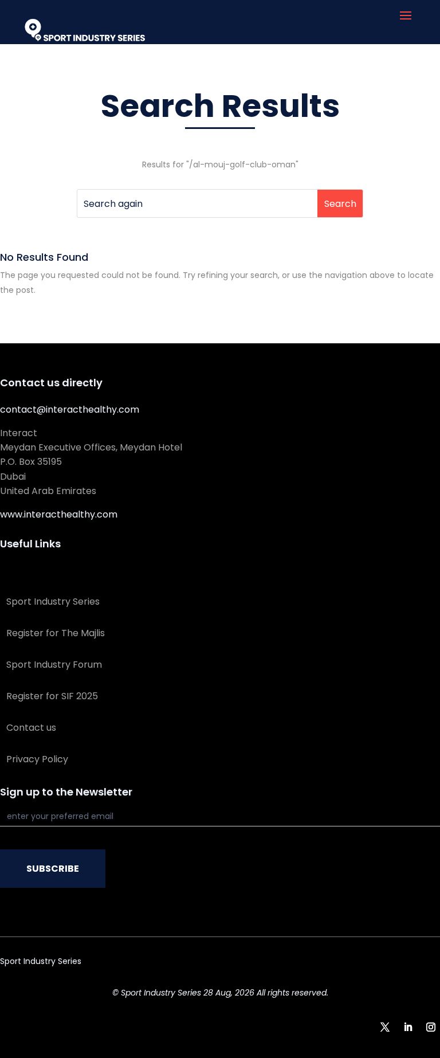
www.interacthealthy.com (58, 514)
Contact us (31, 727)
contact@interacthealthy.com (69, 409)
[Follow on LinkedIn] (408, 1027)
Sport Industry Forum (54, 664)
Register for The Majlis (55, 633)
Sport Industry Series (53, 601)
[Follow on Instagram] (431, 1027)
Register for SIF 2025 (52, 696)
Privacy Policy (37, 759)
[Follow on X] (385, 1027)
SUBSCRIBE (52, 868)
